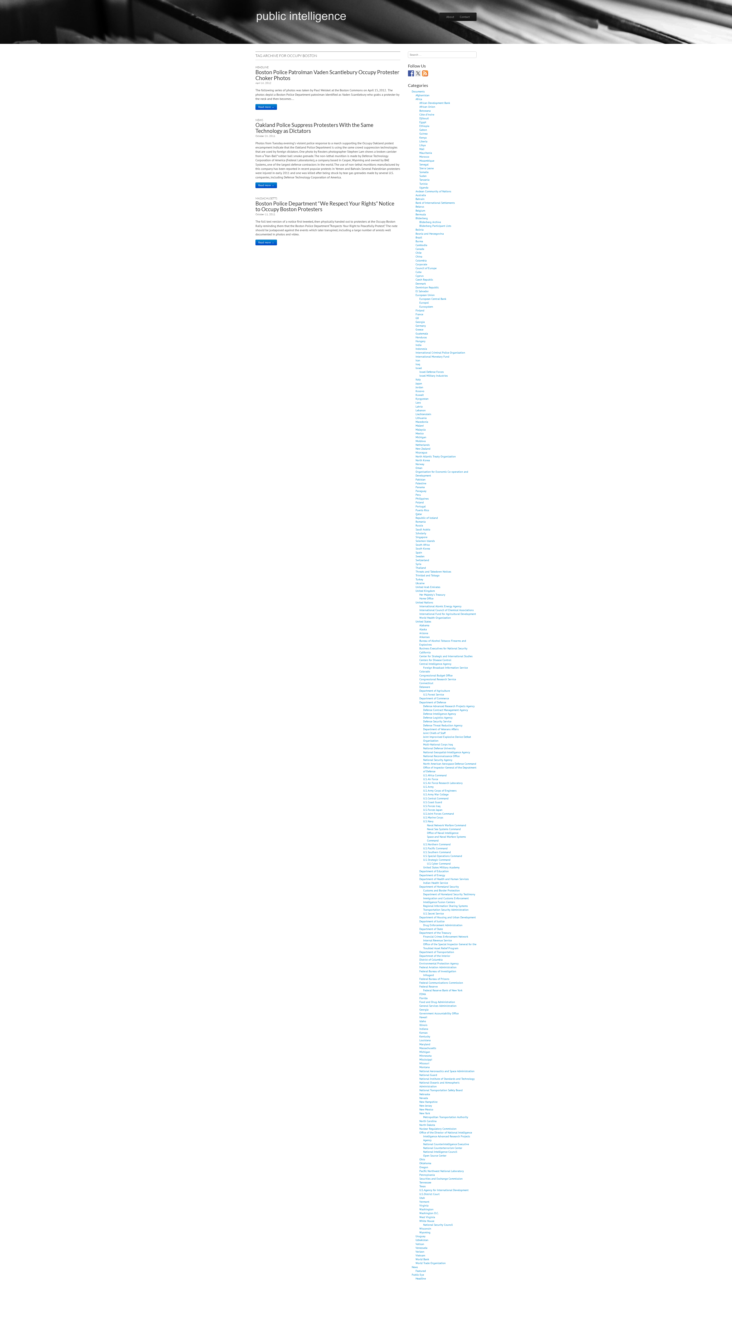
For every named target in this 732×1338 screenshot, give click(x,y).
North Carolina (428, 1121)
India (418, 345)
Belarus (420, 206)
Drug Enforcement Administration (442, 925)
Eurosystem (426, 306)
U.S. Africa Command (435, 775)
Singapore (421, 537)
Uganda (423, 187)
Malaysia (421, 429)
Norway (420, 464)
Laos (418, 402)
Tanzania (424, 179)
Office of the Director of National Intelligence (445, 1132)
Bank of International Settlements (435, 203)
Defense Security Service (437, 721)
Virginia (424, 1205)
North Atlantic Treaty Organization (436, 456)
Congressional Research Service (437, 679)
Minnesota (425, 1055)
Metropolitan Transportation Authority (445, 1117)
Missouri (424, 1063)
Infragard (428, 975)
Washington (426, 1209)
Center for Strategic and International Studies (446, 656)
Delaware (424, 687)
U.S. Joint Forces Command (438, 813)
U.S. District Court (429, 1194)
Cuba (418, 272)
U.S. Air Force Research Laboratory (443, 783)
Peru (418, 495)
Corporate (421, 264)
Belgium (420, 210)
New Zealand (423, 448)
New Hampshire (428, 1102)
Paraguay (421, 491)
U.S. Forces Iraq (432, 806)
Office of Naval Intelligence (442, 833)
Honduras (421, 337)
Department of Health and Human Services (444, 879)
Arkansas (424, 637)
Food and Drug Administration (437, 1002)
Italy (418, 379)
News (259, 120)
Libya (422, 145)
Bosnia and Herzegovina (430, 233)
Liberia (423, 141)
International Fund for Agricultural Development (447, 614)
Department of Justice (432, 921)
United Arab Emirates (428, 587)
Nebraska (424, 1094)
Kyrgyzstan (422, 398)
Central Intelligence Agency (435, 664)
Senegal (424, 164)
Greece (419, 329)
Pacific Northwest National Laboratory (441, 1171)
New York (424, 1113)
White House (426, 1221)
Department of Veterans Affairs (441, 729)
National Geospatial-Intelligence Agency (446, 752)
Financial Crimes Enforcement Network (445, 936)
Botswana (425, 110)
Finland (420, 310)
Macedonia (422, 422)
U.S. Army (428, 787)
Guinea (423, 133)
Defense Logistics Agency (438, 717)
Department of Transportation (436, 952)
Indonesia (421, 349)
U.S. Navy (428, 821)
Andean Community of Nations (433, 191)
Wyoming (424, 1232)
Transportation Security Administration (446, 909)
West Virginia (427, 1217)
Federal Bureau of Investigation (437, 971)
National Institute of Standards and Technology (447, 1079)
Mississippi (425, 1059)
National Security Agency (437, 760)
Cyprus (420, 276)
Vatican (420, 1244)
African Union (427, 106)
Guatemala (422, 333)
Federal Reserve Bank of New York (442, 990)
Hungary (420, 341)
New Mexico (426, 1109)
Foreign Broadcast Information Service (445, 667)
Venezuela (421, 1248)
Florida (423, 998)
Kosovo (420, 391)
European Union (425, 295)
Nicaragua (421, 452)
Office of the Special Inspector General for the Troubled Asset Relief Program (449, 946)
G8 (417, 318)
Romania (421, 521)
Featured (421, 1271)
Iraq (418, 364)
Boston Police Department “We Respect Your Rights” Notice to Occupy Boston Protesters (324, 206)
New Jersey (425, 1105)
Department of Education (434, 871)
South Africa (423, 544)
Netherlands (423, 445)
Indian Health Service (435, 883)
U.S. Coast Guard (432, 802)
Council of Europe (426, 268)
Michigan (421, 437)
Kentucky (424, 1036)
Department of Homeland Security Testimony (449, 894)
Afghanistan (422, 95)
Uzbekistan (422, 1240)
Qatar (419, 514)
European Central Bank (432, 299)
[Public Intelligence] (301, 16)
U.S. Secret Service (433, 913)
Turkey (419, 579)
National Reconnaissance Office (441, 756)
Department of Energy (432, 875)
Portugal (421, 506)
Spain (419, 552)
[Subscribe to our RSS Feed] (425, 73)
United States (423, 621)
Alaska (423, 629)
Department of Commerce (434, 698)
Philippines (422, 498)
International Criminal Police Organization (440, 352)
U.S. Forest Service (433, 694)
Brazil (419, 237)
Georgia (420, 322)
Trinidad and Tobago (428, 575)
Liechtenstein (423, 414)
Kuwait (420, 395)
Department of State (431, 929)
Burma (419, 241)
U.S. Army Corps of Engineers (440, 790)
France (419, 314)
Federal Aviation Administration (438, 967)
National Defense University (439, 748)
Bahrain (420, 199)
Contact (465, 17)
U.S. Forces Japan (432, 810)
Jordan (419, 387)
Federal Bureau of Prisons (434, 979)
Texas (422, 1186)
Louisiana (425, 1040)
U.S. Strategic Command (436, 860)
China (419, 256)
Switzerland (422, 560)
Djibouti (424, 118)
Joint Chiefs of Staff (434, 733)
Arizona (423, 633)
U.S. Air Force (430, 779)
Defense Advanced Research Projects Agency (449, 706)
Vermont (424, 1201)
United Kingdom (425, 591)
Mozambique (426, 160)
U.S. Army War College (436, 794)
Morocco (424, 156)
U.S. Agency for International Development (444, 1190)
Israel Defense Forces (431, 372)
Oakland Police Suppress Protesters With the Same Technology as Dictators (314, 128)
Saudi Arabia (423, 529)
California (425, 652)
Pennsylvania (427, 1175)
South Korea (423, 548)
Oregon (423, 1167)
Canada (420, 249)
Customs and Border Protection (441, 890)
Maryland (424, 1044)
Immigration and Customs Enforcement (446, 898)
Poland (420, 502)
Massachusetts (266, 198)
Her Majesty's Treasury (432, 594)
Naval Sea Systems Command (444, 829)
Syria (418, 564)
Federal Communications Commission (441, 982)
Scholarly (421, 533)
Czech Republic (424, 279)
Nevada (423, 1098)
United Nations (424, 602)
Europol (424, 302)
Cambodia (421, 245)
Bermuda (421, 214)
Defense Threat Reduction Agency (442, 725)
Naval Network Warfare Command (446, 825)
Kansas (423, 1032)
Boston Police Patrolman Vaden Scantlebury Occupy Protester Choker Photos (327, 75)
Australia (421, 195)
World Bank (422, 1259)
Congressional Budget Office (436, 675)
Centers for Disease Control (435, 660)
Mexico (420, 433)
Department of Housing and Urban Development (447, 917)
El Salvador (422, 291)
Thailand (421, 568)
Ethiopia (424, 126)
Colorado (424, 671)
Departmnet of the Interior (434, 956)
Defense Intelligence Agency (439, 714)
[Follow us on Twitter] (418, 73)
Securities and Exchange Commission (441, 1178)
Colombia (421, 260)
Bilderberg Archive (430, 222)
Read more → (266, 107)
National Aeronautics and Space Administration (446, 1071)
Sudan (423, 176)
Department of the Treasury (435, 933)
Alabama (424, 625)
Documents (418, 91)
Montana (424, 1067)
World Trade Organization (431, 1263)
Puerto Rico (422, 510)
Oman (419, 468)
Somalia (424, 172)
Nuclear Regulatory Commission (438, 1128)
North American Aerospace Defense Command (449, 763)
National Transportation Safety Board (441, 1090)
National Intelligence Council (440, 1152)
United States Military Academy (441, 867)
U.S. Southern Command (437, 852)
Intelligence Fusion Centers (439, 902)
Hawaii (423, 1017)
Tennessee (425, 1182)
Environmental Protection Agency (439, 963)
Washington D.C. (429, 1213)
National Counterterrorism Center (442, 1148)
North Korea (423, 460)
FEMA (422, 994)
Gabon (423, 130)
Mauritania (425, 153)
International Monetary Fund (432, 356)
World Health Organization (435, 617)
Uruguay (420, 1236)
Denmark (421, 283)
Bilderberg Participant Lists (435, 226)
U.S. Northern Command (437, 844)
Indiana (423, 1029)
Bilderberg (422, 218)
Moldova (421, 441)
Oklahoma (425, 1163)
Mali (421, 149)
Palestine (421, 483)
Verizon (420, 1251)
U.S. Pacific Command (435, 848)
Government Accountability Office (439, 1013)
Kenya (423, 137)
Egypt (422, 122)
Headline (262, 67)
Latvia (419, 406)
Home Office (426, 598)
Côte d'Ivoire (426, 114)
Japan (419, 383)
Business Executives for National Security (443, 648)
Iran (418, 360)
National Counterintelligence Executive (446, 1144)
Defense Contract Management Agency (445, 710)
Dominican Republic (427, 287)
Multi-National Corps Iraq (438, 744)
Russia (419, 525)
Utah (422, 1198)
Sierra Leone (426, 168)
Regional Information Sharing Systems (445, 906)
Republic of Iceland (427, 518)
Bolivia (420, 229)
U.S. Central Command (436, 798)
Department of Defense (432, 702)
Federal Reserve (428, 986)
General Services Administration (438, 1006)
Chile (418, 252)
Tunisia (423, 183)
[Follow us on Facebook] (411, 73)
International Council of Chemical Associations (446, 610)
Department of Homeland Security (439, 886)
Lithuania (421, 418)
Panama (420, 487)
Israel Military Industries (433, 375)
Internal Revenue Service (437, 940)
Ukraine (420, 583)
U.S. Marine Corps (433, 817)
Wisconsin (425, 1228)
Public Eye (418, 1274)
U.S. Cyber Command (439, 863)
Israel (419, 368)
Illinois (423, 1025)
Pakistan (420, 479)
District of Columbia (431, 959)
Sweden (420, 556)
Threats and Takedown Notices (433, 571)
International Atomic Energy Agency (440, 606)
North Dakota (427, 1125)
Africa (419, 99)
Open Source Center (434, 1155)
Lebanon (421, 410)
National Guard (428, 1075)
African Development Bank (434, 103)
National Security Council (438, 1224)
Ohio (422, 1159)
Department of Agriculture (434, 690)
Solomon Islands (425, 541)
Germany (421, 325)
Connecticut (426, 683)
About (450, 17)
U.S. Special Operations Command (442, 856)
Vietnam (420, 1255)
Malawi (420, 425)
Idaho (422, 1021)
